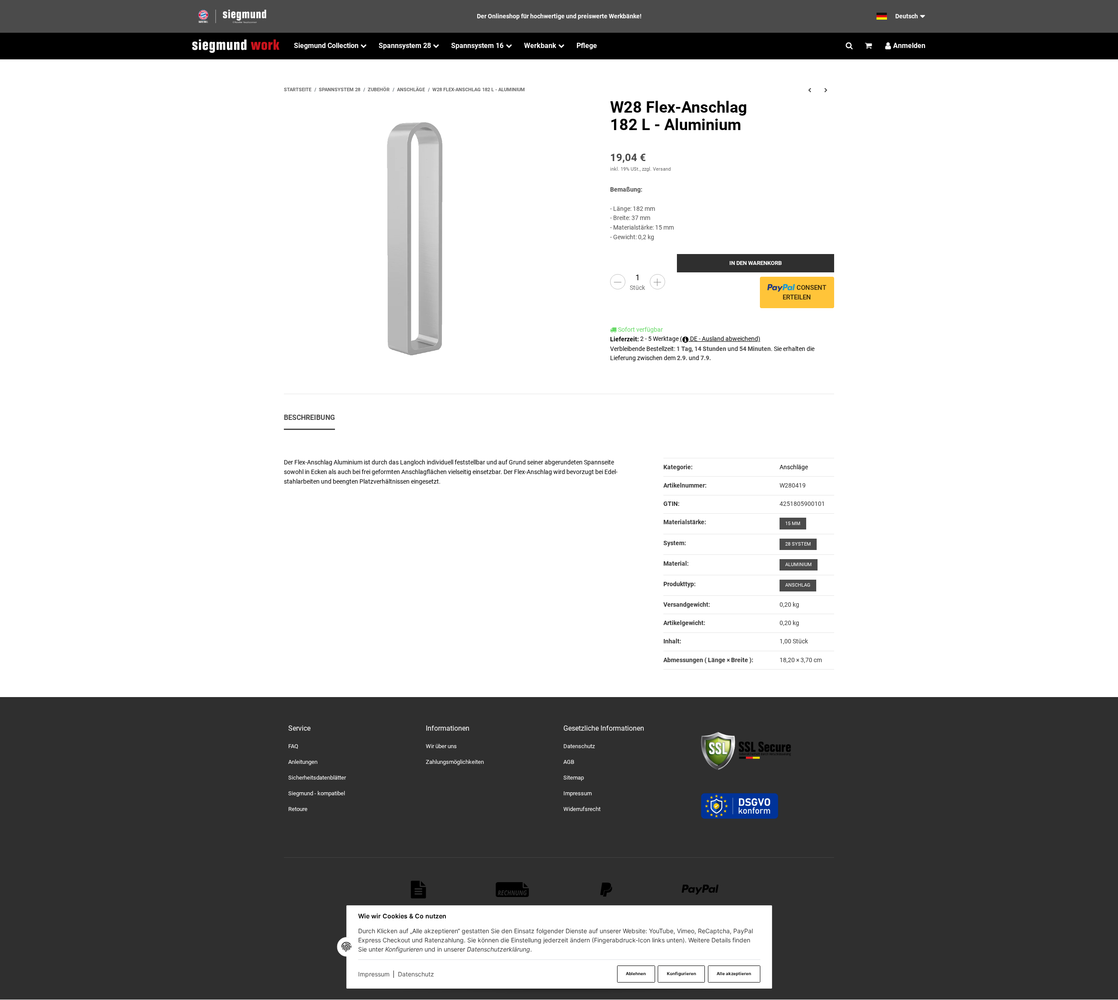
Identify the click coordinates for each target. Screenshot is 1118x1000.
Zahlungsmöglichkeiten (455, 762)
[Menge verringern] (617, 281)
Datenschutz (416, 974)
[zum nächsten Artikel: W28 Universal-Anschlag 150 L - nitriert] (826, 90)
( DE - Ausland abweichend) (720, 338)
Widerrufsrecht (581, 809)
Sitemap (573, 777)
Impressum (374, 974)
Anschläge (794, 467)
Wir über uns (441, 746)
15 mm (793, 523)
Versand (662, 169)
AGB (568, 762)
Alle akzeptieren (734, 973)
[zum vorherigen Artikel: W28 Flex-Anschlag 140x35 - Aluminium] (809, 90)
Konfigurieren (681, 973)
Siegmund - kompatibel (316, 793)
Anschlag (798, 585)
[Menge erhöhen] (657, 281)
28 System (798, 544)
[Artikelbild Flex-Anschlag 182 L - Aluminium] (419, 234)
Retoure (297, 809)
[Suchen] (849, 46)
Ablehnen (636, 973)
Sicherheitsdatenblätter (317, 777)
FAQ (293, 746)
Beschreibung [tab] (309, 417)
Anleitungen (302, 762)
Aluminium (798, 564)
